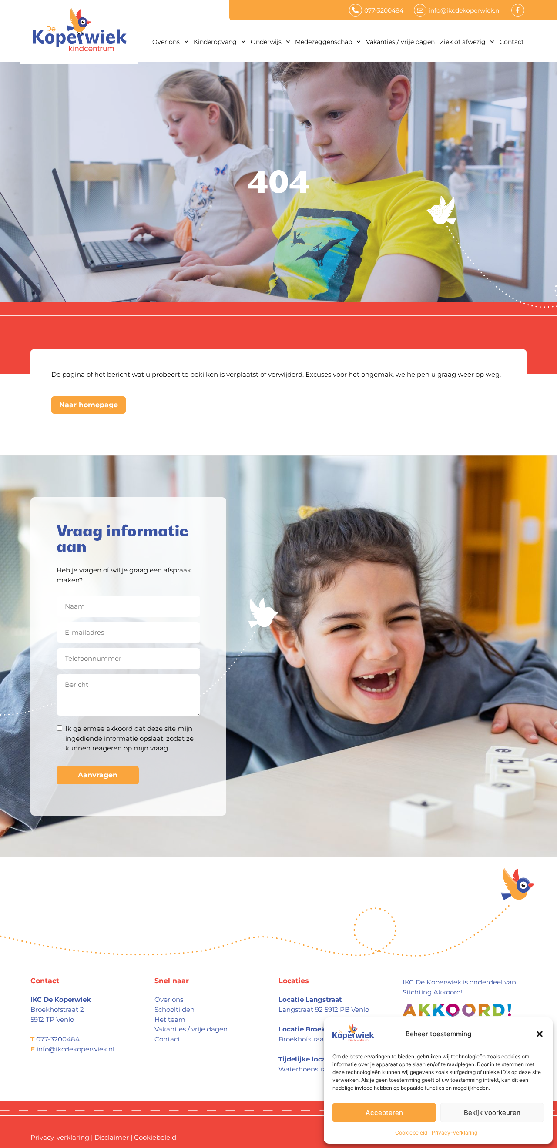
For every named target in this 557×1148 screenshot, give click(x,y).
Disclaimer (111, 1137)
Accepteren (384, 1112)
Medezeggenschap (323, 42)
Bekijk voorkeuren (492, 1112)
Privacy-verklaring (454, 1132)
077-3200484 (58, 1039)
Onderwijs (266, 42)
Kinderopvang (215, 42)
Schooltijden (174, 1009)
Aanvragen (97, 775)
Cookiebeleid (411, 1132)
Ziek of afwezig (463, 42)
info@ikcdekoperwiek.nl (75, 1049)
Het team (169, 1019)
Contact (512, 42)
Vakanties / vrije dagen (400, 42)
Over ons (166, 42)
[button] (539, 1034)
